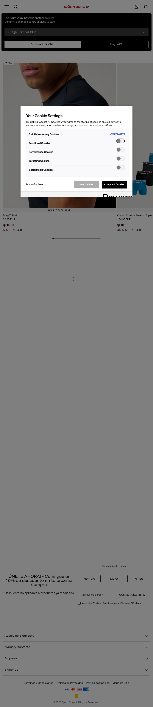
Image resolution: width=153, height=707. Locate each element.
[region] (76, 151)
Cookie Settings (34, 184)
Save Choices (86, 184)
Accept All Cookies (114, 184)
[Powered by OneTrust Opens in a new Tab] (116, 195)
